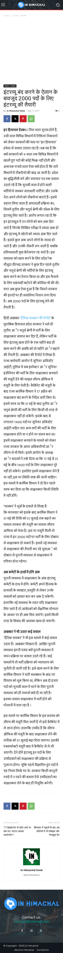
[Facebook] (7, 118)
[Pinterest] (23, 118)
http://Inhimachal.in (31, 875)
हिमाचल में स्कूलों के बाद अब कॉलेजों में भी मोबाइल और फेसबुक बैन (46, 831)
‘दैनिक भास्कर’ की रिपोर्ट (35, 318)
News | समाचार (19, 15)
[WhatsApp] (31, 118)
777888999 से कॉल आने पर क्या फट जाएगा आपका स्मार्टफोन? (17, 831)
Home (7, 15)
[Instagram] (31, 930)
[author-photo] (31, 865)
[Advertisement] (31, 51)
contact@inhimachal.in (31, 921)
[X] (15, 118)
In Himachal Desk (16, 110)
